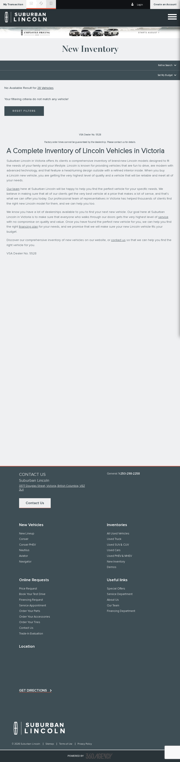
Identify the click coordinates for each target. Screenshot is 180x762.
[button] (13, 4)
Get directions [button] (33, 690)
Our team (13, 188)
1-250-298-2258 (129, 473)
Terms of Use (66, 744)
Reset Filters (24, 111)
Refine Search (165, 65)
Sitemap (49, 744)
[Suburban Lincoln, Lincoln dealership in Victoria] (26, 17)
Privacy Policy (84, 744)
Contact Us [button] (35, 503)
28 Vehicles (45, 88)
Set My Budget (165, 75)
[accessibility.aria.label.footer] (99, 756)
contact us (118, 240)
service (163, 217)
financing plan (28, 226)
